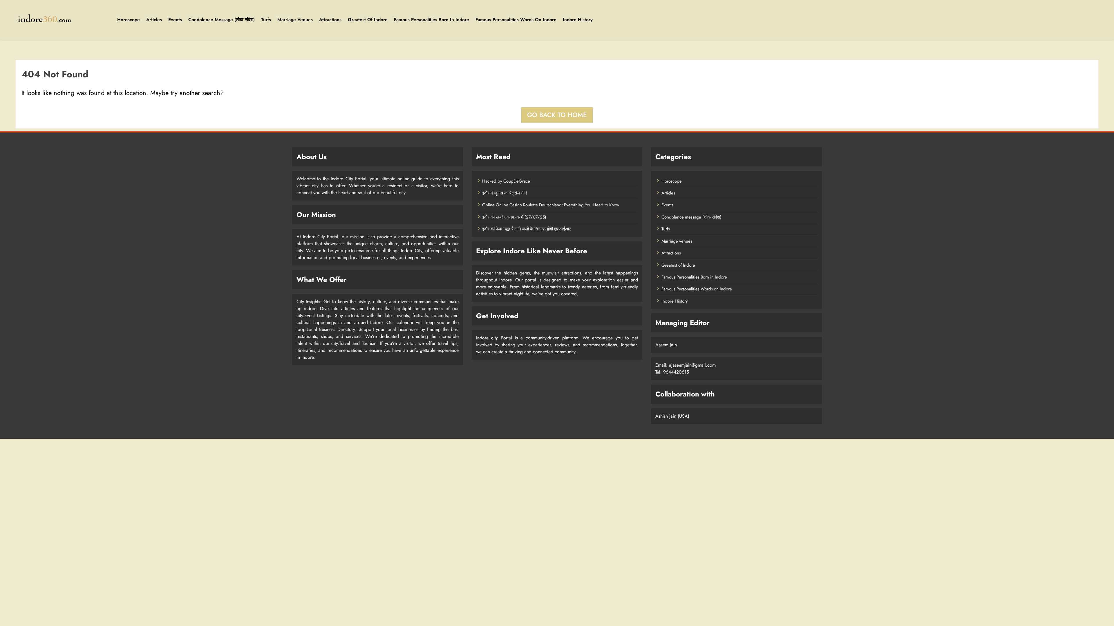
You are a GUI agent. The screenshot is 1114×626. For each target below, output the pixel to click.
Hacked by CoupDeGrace (506, 181)
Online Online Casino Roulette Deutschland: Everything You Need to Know (550, 205)
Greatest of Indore (368, 19)
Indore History (578, 19)
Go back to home (557, 114)
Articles (154, 19)
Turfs (266, 19)
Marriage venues (295, 19)
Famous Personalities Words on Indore (515, 19)
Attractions (330, 19)
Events (175, 19)
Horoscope (128, 19)
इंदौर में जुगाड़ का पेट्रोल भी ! (504, 193)
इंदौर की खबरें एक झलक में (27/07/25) (514, 217)
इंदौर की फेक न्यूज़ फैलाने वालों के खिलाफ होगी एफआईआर (526, 229)
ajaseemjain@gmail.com (692, 365)
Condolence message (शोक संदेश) (221, 19)
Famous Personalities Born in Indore (431, 19)
